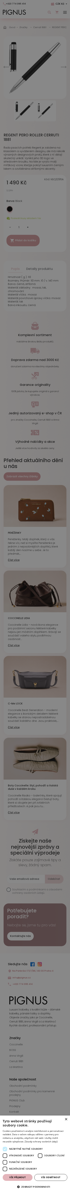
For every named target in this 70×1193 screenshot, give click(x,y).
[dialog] (35, 1154)
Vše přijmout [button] (17, 1177)
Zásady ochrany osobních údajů (41, 1141)
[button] (35, 1187)
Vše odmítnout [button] (50, 1177)
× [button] (66, 1119)
